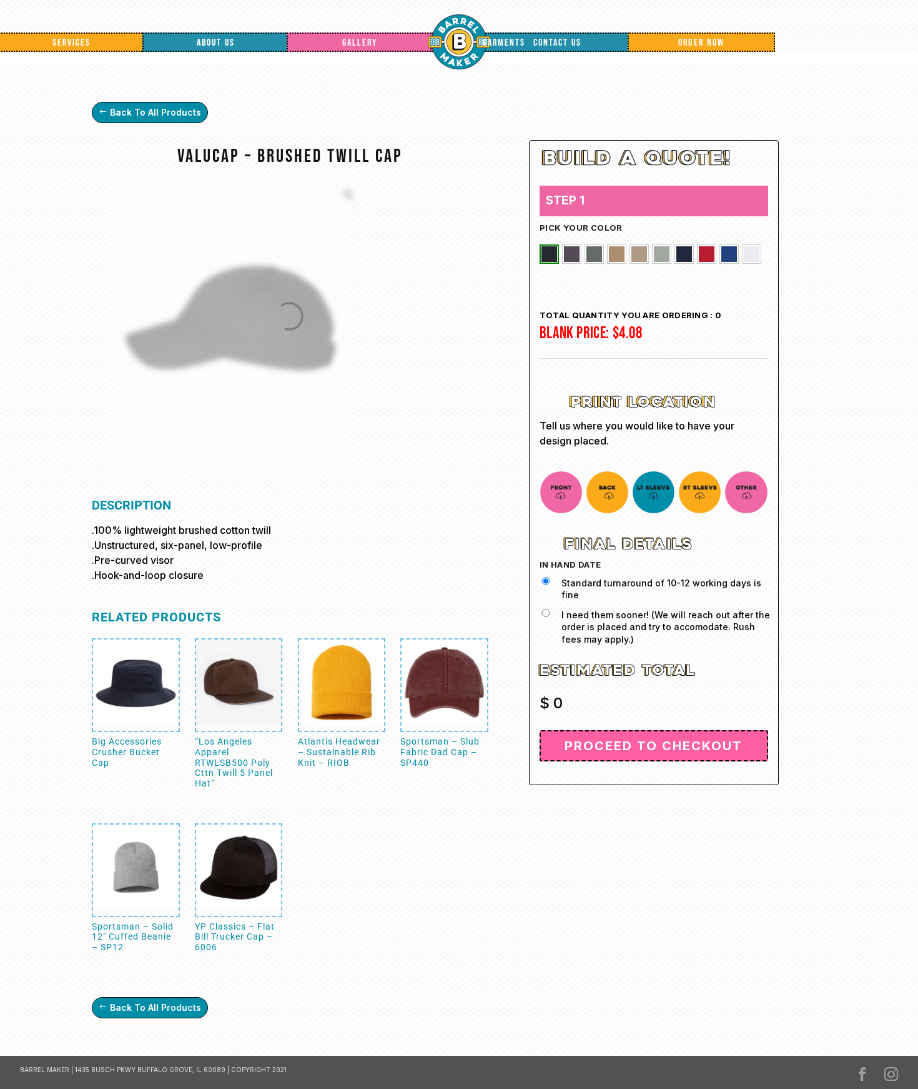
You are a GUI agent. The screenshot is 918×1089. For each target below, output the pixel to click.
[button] (549, 254)
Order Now (701, 43)
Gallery (359, 43)
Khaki (639, 254)
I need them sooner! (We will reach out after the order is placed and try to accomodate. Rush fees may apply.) (665, 627)
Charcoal (572, 254)
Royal (729, 254)
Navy (684, 254)
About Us (216, 43)
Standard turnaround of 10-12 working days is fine (661, 589)
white (751, 254)
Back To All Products (155, 112)
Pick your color (581, 228)
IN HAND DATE (570, 565)
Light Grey (661, 254)
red (706, 254)
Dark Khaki (616, 254)
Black (549, 254)
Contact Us (557, 43)
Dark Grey (594, 254)
